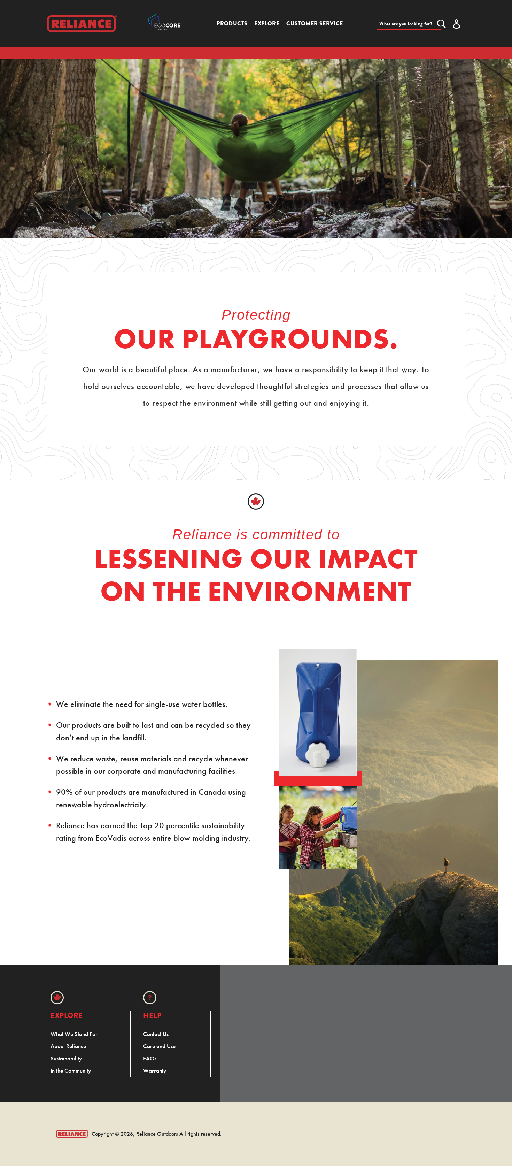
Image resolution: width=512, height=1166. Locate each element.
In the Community (71, 1070)
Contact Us (156, 1034)
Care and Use (159, 1046)
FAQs (149, 1058)
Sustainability (66, 1058)
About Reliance (68, 1046)
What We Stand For (74, 1034)
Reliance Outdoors (157, 1133)
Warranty (154, 1070)
